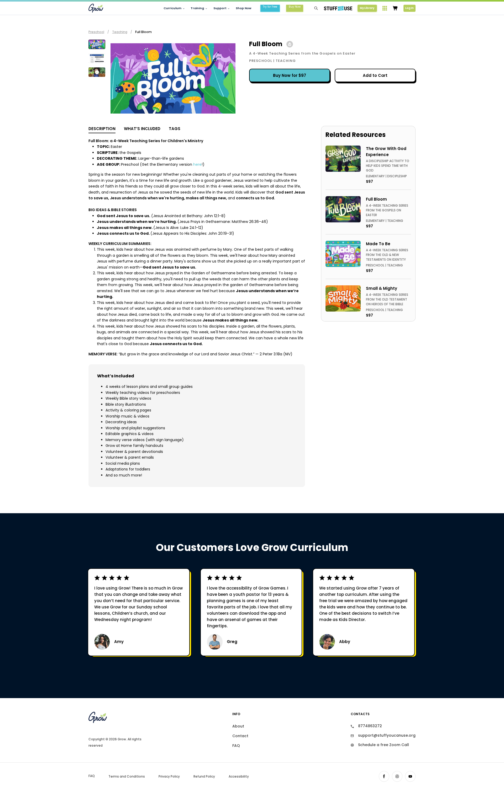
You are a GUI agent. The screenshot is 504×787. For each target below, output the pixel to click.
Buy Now (295, 7)
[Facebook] (384, 776)
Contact (240, 735)
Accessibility (239, 776)
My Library (367, 8)
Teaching (119, 32)
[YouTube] (410, 776)
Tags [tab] (174, 128)
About (238, 726)
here (197, 164)
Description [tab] (102, 128)
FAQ (236, 745)
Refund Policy (204, 776)
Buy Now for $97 (289, 75)
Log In (409, 8)
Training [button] (197, 8)
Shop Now (243, 8)
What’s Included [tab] (142, 128)
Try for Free (270, 7)
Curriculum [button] (172, 8)
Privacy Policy (169, 776)
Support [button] (220, 8)
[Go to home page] (121, 717)
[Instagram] (397, 776)
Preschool (96, 32)
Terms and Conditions (126, 776)
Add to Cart (375, 75)
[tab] (96, 44)
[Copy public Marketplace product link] (289, 44)
